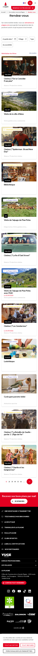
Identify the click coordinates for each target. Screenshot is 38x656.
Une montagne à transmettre (17, 511)
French (24, 3)
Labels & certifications (14, 544)
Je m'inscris (19, 501)
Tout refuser (28, 645)
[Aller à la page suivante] (29, 481)
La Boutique (9, 522)
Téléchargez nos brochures (16, 516)
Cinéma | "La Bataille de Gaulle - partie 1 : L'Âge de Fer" (18, 433)
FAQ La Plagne (10, 533)
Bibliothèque (9, 184)
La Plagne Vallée (11, 94)
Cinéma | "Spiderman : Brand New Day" (18, 150)
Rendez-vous (31, 12)
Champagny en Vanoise (13, 59)
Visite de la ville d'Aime (14, 114)
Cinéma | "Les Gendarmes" (15, 326)
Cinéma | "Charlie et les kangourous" (14, 468)
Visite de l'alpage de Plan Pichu (17, 220)
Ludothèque (9, 361)
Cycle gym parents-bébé (14, 397)
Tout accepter (11, 645)
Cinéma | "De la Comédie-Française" (15, 79)
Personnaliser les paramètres (19, 651)
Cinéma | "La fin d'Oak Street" (17, 255)
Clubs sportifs (10, 538)
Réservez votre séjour (22, 8)
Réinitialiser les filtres (9, 53)
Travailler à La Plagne (14, 527)
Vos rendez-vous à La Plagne (17, 12)
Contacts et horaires (14, 583)
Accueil (3, 12)
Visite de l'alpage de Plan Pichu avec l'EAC (17, 292)
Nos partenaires (11, 549)
